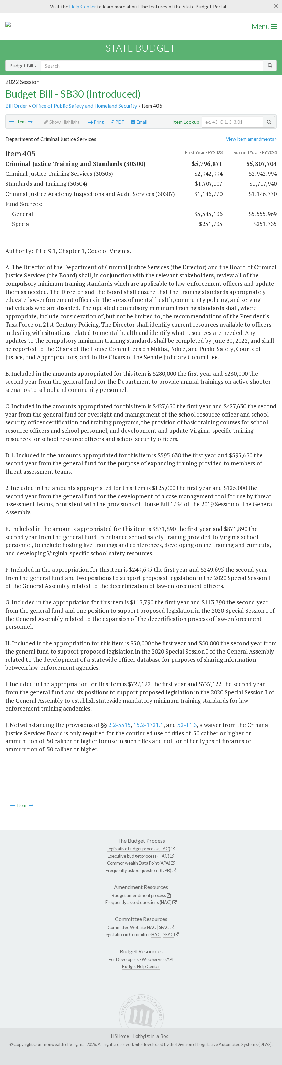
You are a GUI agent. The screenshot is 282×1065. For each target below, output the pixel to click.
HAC (151, 927)
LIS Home (120, 1036)
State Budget (140, 48)
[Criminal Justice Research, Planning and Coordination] (30, 121)
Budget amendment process (139, 895)
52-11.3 (187, 725)
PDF (119, 122)
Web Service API (157, 959)
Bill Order (16, 106)
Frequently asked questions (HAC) (138, 902)
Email (141, 122)
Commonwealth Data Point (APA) (138, 863)
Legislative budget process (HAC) (138, 848)
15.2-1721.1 (148, 725)
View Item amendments (250, 139)
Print (98, 122)
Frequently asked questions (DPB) (138, 870)
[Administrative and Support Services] (11, 121)
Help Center (82, 6)
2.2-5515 (119, 725)
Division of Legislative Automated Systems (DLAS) (224, 1044)
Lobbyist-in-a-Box (150, 1036)
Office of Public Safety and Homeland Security (84, 106)
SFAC (164, 927)
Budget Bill (22, 65)
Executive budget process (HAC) (138, 856)
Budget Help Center (141, 966)
